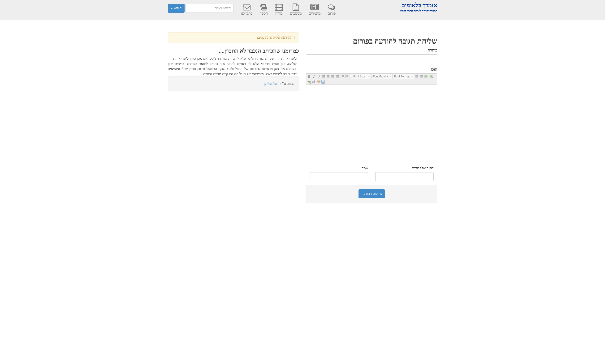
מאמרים (314, 13)
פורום (332, 13)
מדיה (278, 13)
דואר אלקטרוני (423, 168)
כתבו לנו (247, 13)
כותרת (432, 50)
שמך (365, 168)
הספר (264, 13)
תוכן (434, 69)
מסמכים (296, 13)
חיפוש (177, 8)
